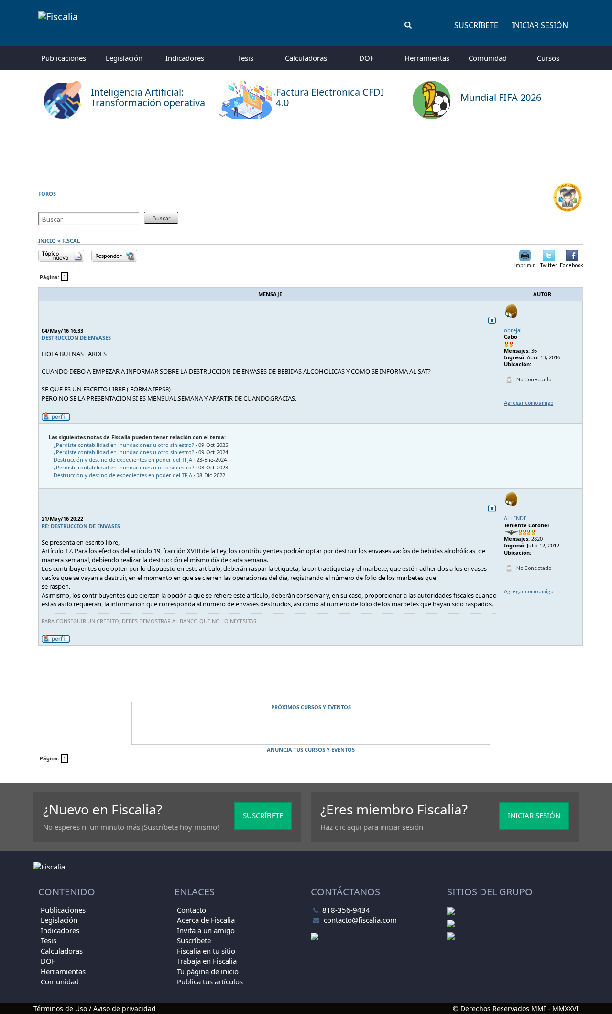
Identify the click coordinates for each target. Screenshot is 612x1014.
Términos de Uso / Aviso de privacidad (94, 1008)
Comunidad (488, 58)
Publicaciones (63, 58)
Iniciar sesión (540, 25)
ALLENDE (515, 518)
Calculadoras (306, 58)
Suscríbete (476, 25)
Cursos (548, 58)
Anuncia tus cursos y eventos (311, 749)
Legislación (124, 58)
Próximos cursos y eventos (311, 707)
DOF (366, 58)
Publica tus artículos (210, 981)
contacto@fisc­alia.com (360, 920)
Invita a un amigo (206, 930)
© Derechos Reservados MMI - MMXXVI (516, 1008)
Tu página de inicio (208, 971)
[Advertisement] (306, 150)
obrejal (513, 330)
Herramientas (426, 58)
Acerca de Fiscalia (206, 920)
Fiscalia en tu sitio (206, 951)
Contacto (191, 909)
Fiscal (71, 240)
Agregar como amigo (528, 403)
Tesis (245, 58)
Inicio (47, 240)
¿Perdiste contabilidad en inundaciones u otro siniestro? (124, 444)
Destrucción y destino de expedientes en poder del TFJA (123, 459)
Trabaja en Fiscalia (207, 961)
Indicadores (184, 58)
